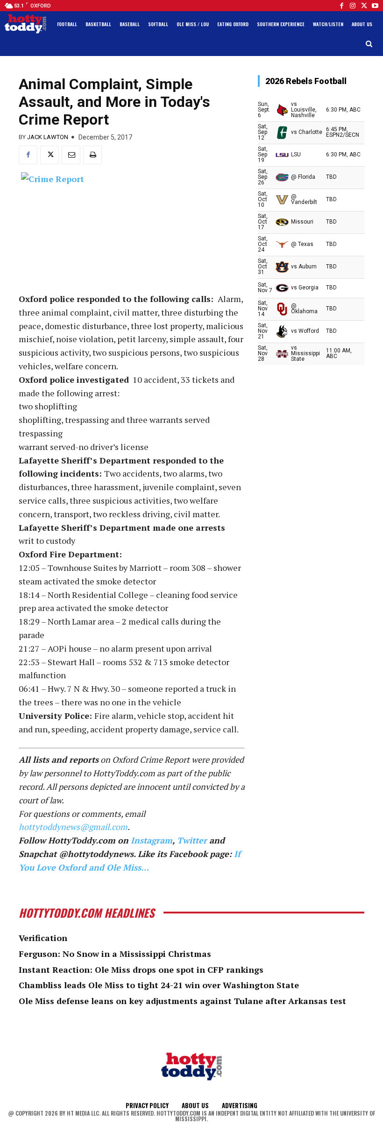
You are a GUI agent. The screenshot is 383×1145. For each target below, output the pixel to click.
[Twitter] (364, 5)
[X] (49, 155)
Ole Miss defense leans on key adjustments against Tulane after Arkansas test (182, 1000)
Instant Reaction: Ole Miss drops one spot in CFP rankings (141, 969)
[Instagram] (352, 5)
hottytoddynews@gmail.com (73, 826)
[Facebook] (341, 5)
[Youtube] (375, 5)
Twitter (192, 840)
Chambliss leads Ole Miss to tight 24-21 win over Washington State (159, 984)
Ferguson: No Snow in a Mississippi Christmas (115, 953)
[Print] (92, 155)
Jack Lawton (47, 137)
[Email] (71, 155)
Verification (43, 937)
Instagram (151, 840)
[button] (369, 44)
